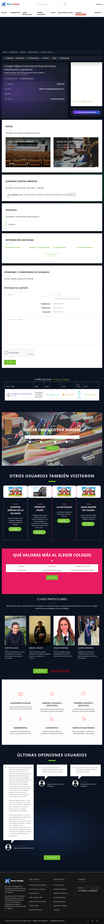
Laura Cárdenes (85, 648)
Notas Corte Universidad (37, 901)
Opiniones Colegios (60, 906)
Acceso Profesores (60, 897)
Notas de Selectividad (83, 728)
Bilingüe (71, 442)
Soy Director (51, 254)
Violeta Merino (61, 648)
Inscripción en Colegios (37, 889)
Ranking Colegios (59, 901)
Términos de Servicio (57, 921)
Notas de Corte (79, 396)
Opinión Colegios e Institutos (83, 704)
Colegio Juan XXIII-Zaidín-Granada (23, 848)
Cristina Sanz (11, 648)
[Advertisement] (52, 32)
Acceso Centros (59, 885)
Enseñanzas (9, 58)
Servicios (46, 58)
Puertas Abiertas (33, 58)
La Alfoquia (64, 506)
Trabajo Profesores (41, 13)
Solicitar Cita (71, 194)
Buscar (4, 13)
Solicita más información (87, 112)
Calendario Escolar (27, 79)
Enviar (11, 362)
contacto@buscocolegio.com (87, 891)
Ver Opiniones (53, 857)
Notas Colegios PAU (35, 897)
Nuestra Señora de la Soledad (15, 510)
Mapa (54, 58)
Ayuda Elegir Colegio (65, 13)
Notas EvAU (20, 58)
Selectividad (69, 395)
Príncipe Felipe (40, 508)
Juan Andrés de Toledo (88, 508)
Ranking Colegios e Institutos (52, 704)
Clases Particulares (27, 13)
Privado (59, 442)
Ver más (14, 529)
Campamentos (15, 13)
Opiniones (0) (64, 58)
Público (34, 442)
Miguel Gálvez (36, 648)
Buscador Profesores (61, 893)
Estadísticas (52, 728)
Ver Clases (41, 671)
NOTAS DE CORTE (65, 141)
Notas (53, 13)
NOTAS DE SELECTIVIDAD (21, 141)
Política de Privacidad (40, 921)
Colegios (80, 13)
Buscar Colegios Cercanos (84, 101)
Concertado (47, 442)
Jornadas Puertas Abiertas (38, 885)
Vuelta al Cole (92, 395)
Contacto (97, 13)
